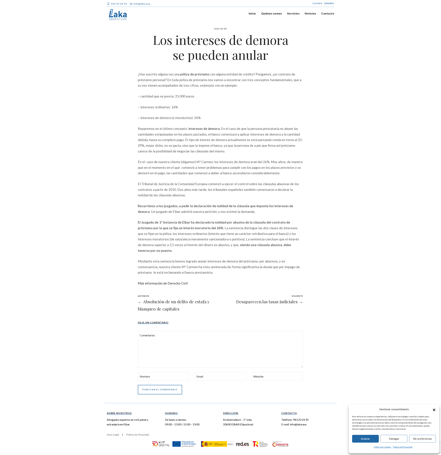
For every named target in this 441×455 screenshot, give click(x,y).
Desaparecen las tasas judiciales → (269, 301)
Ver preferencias (422, 438)
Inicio (252, 13)
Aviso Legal (113, 434)
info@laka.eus (298, 424)
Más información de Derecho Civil (163, 283)
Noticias (310, 13)
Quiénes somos (271, 13)
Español (329, 3)
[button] (434, 409)
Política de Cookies (382, 447)
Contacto (327, 13)
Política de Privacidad (402, 447)
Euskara (317, 3)
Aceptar (365, 438)
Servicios (293, 13)
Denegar (394, 438)
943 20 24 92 (301, 419)
